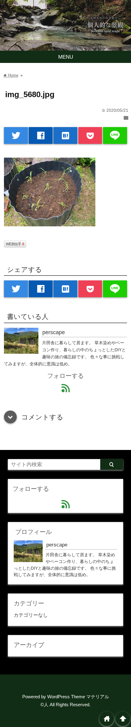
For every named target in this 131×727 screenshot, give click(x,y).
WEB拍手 (15, 244)
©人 (44, 704)
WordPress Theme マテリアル (78, 696)
